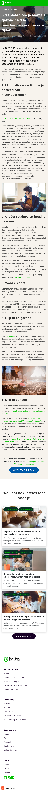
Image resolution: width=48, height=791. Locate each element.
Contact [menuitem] (7, 764)
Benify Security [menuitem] (10, 712)
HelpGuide (11, 336)
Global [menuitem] (6, 734)
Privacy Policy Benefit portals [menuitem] (15, 719)
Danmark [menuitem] (7, 742)
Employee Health (9, 9)
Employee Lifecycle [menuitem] (11, 681)
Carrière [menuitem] (7, 772)
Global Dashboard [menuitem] (11, 689)
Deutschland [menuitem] (9, 746)
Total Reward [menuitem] (9, 673)
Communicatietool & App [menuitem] (14, 677)
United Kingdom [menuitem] (10, 750)
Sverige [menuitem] (7, 738)
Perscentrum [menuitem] (9, 768)
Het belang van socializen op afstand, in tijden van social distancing (22, 419)
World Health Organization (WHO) (17, 118)
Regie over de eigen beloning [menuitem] (15, 685)
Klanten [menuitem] (7, 708)
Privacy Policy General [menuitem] (13, 715)
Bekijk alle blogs (24, 636)
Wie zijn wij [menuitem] (8, 704)
